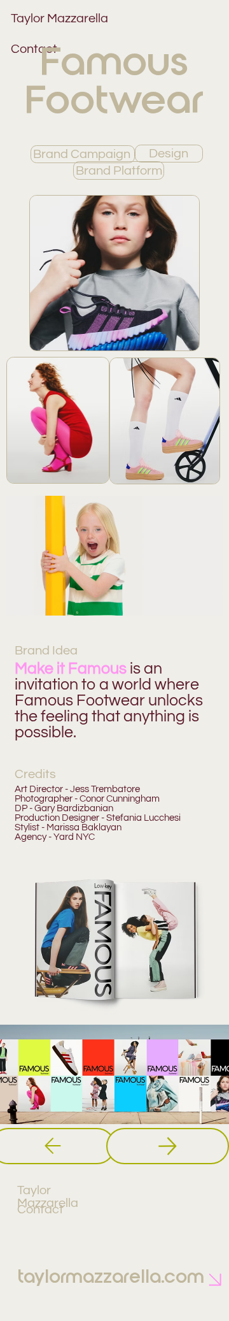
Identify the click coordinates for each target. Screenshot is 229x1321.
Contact (40, 1209)
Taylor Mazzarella (47, 1196)
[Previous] (167, 1146)
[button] (201, 600)
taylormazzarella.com (111, 1277)
